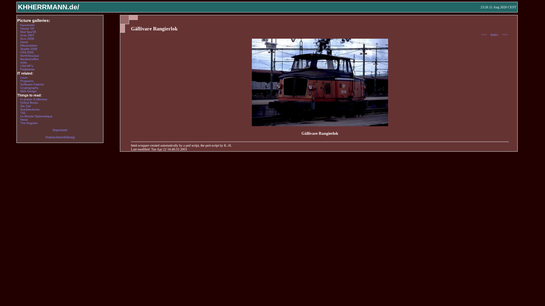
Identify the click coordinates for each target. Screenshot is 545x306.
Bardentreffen (29, 59)
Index (494, 35)
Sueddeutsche (30, 109)
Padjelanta (27, 69)
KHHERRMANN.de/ (48, 7)
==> (505, 35)
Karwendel (27, 25)
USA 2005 (27, 52)
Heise (24, 119)
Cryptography (29, 87)
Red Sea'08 (28, 32)
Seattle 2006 (28, 49)
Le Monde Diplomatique (36, 116)
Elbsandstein (28, 45)
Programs (26, 81)
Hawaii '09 (27, 28)
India (23, 62)
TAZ (23, 113)
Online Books (29, 102)
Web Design (28, 91)
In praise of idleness (33, 99)
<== (484, 35)
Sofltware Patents (32, 84)
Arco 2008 (27, 38)
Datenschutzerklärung (60, 137)
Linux (23, 77)
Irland (24, 42)
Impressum (60, 130)
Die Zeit (25, 106)
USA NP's (26, 66)
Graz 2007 (27, 35)
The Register (29, 123)
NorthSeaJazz (29, 55)
